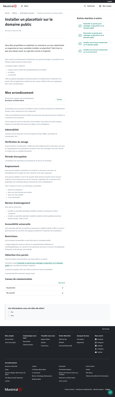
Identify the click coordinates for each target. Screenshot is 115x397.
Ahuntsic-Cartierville (11, 366)
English (110, 1)
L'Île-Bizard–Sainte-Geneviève (14, 378)
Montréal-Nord (36, 379)
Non (12, 316)
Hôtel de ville (63, 339)
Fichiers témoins (69, 389)
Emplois (43, 342)
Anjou (6, 369)
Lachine (7, 381)
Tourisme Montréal (64, 345)
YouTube (99, 352)
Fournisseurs (44, 345)
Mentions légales (98, 389)
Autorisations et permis (27, 13)
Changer (59, 99)
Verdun (88, 369)
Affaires (14, 13)
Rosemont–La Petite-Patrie (67, 378)
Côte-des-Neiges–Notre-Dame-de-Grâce (15, 373)
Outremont (62, 366)
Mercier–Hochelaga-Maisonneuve (42, 376)
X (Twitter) (100, 349)
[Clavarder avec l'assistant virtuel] (110, 392)
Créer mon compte (10, 342)
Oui (12, 312)
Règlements (80, 342)
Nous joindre (26, 341)
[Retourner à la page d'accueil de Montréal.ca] (10, 6)
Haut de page (105, 329)
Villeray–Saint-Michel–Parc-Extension (97, 376)
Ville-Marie (89, 372)
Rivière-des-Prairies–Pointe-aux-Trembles (68, 373)
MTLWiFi (61, 342)
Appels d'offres (45, 339)
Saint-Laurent (63, 381)
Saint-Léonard (90, 366)
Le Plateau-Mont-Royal (39, 369)
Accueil (7, 13)
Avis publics (80, 339)
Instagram (100, 342)
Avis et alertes (9, 339)
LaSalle (34, 366)
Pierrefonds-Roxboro (65, 369)
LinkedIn (100, 345)
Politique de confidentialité (84, 389)
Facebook (100, 339)
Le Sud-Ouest (36, 372)
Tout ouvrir (61, 283)
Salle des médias (28, 344)
